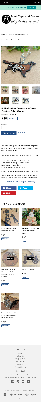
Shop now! (31, 7)
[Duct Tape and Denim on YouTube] (28, 382)
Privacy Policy (20, 364)
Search (20, 353)
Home (3, 34)
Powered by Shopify (28, 390)
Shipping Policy (20, 359)
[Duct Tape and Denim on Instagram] (23, 382)
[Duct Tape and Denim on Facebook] (12, 382)
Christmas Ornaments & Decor (17, 34)
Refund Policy (20, 361)
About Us (20, 356)
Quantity (3, 124)
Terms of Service (20, 367)
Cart (38, 2)
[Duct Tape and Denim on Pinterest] (17, 382)
